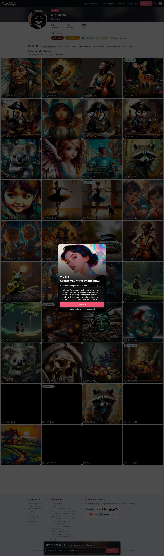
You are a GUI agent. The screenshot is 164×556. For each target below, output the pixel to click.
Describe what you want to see (73, 285)
